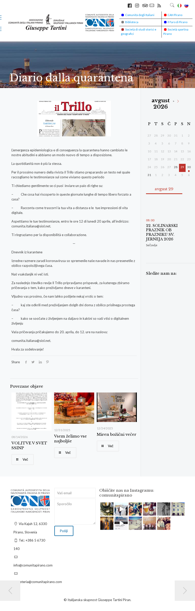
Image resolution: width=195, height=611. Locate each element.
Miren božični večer (116, 434)
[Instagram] (110, 513)
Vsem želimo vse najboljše (70, 438)
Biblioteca (131, 22)
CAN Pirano (175, 15)
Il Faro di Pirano (177, 22)
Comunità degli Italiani (139, 15)
